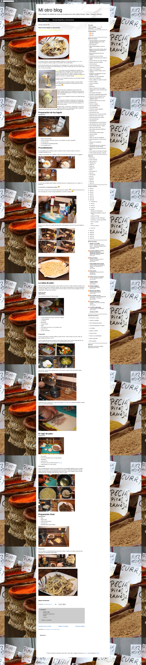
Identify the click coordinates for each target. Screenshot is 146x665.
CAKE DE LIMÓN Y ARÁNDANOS (97, 308)
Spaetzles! (91, 135)
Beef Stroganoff (92, 44)
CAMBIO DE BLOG (94, 282)
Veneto (78, 61)
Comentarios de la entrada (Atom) (52, 629)
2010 (91, 230)
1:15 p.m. (45, 617)
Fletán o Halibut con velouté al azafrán (97, 79)
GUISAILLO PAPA (94, 311)
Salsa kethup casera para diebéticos (97, 129)
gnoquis (91, 164)
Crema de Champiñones (94, 65)
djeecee (85, 653)
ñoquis (90, 166)
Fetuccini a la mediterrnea (95, 78)
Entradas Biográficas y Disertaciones (63, 20)
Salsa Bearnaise (93, 120)
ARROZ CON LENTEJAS (95, 254)
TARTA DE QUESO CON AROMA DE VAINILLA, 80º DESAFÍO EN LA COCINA (97, 266)
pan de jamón (92, 171)
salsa (90, 179)
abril (92, 209)
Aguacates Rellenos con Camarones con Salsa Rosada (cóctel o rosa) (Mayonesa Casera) (97, 42)
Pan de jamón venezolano (95, 92)
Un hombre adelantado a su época (96, 325)
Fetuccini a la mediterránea (95, 335)
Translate (99, 28)
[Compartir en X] (62, 604)
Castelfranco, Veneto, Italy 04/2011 (98, 219)
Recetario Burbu (93, 257)
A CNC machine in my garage (97, 276)
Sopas (90, 181)
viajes (90, 183)
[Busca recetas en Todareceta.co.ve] (93, 347)
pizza (90, 176)
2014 (91, 194)
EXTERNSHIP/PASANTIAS (95, 292)
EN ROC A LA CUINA (95, 243)
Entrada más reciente (44, 626)
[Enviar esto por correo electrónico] (59, 604)
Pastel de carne (92, 102)
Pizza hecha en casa (94, 112)
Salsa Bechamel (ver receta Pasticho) (97, 122)
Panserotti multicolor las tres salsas (97, 100)
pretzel (90, 178)
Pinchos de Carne (93, 110)
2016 (91, 190)
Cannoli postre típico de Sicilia (96, 56)
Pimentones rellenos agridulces (96, 109)
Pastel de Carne (92, 333)
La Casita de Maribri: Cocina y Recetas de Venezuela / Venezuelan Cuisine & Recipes (97, 252)
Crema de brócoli (93, 64)
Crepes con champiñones (95, 69)
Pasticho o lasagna (93, 104)
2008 (91, 234)
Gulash (91, 84)
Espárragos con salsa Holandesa (96, 76)
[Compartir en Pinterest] (65, 604)
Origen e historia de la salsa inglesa (97, 88)
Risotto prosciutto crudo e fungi (96, 115)
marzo (92, 228)
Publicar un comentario (46, 620)
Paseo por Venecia (95, 225)
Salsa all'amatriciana (93, 119)
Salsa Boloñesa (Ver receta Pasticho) (97, 124)
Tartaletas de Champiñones (95, 142)
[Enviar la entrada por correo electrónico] (55, 604)
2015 (91, 192)
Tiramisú (91, 143)
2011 (91, 199)
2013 (91, 196)
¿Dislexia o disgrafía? (94, 320)
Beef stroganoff (92, 341)
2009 (91, 232)
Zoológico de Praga (95, 216)
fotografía (91, 162)
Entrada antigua (80, 626)
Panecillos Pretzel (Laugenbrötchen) (97, 96)
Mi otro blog (50, 10)
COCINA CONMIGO (94, 286)
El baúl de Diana (94, 281)
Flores (92, 223)
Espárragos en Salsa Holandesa (98, 218)
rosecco (59, 462)
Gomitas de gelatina (93, 83)
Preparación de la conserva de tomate (97, 114)
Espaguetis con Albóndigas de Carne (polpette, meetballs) (97, 74)
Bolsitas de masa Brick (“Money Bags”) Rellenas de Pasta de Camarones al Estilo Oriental (98, 50)
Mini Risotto (92, 86)
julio (92, 203)
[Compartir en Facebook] (63, 604)
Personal (91, 174)
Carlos (92, 33)
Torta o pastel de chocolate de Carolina (98, 151)
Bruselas (91, 157)
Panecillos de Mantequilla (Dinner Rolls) (98, 94)
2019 (91, 188)
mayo (92, 207)
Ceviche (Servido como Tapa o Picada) (98, 60)
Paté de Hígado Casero (94, 105)
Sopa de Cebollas (93, 134)
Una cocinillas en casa (95, 295)
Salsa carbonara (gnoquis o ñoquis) (97, 125)
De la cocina (92, 159)
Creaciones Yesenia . (95, 301)
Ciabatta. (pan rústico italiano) (96, 62)
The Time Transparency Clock (96, 278)
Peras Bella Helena (93, 107)
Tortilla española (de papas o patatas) (97, 152)
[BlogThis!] (60, 604)
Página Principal (44, 20)
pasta (90, 173)
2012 (91, 198)
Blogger (97, 653)
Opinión (91, 168)
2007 (91, 236)
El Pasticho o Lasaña (94, 317)
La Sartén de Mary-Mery (95, 307)
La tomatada (92, 328)
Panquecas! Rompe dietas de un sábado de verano (96, 98)
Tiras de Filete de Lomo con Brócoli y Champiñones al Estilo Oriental (97, 146)
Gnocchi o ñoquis (93, 81)
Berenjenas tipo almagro (95, 287)
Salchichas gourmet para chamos (96, 117)
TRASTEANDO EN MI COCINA (97, 263)
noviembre (93, 201)
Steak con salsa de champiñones (96, 137)
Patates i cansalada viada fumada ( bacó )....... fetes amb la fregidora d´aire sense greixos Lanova (98, 246)
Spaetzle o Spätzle (93, 330)
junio (92, 205)
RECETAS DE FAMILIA (95, 290)
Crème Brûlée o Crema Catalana (96, 67)
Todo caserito (93, 270)
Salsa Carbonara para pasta (95, 323)
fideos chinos (92, 161)
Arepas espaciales (93, 338)
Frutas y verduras (94, 221)
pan (90, 169)
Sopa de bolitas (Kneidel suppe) (96, 132)
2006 (91, 238)
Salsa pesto (92, 130)
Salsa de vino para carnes (95, 127)
